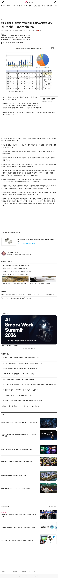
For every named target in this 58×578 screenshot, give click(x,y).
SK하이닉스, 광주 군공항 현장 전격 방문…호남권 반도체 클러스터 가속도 (21, 358)
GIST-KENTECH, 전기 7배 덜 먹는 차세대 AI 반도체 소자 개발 (18, 374)
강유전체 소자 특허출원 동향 (48, 101)
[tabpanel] (29, 331)
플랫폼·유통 (37, 6)
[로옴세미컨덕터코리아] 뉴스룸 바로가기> (26, 243)
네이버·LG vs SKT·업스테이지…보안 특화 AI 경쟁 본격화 (16, 449)
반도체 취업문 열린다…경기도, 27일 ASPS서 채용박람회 (17, 395)
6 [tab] (31, 348)
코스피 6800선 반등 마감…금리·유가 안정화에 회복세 (15, 488)
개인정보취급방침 (16, 571)
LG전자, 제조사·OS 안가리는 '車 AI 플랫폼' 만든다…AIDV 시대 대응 (19, 423)
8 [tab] (34, 348)
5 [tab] (29, 348)
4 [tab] (28, 348)
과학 (43, 6)
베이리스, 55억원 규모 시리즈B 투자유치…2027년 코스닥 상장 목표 (20, 390)
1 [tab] (23, 348)
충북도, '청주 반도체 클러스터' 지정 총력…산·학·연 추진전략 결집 (20, 368)
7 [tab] (32, 348)
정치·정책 (49, 6)
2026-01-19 (36, 30)
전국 (2, 20)
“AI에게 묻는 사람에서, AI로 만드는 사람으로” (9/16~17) (16, 298)
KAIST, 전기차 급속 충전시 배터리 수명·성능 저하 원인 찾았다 (18, 379)
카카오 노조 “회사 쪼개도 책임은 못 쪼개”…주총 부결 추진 (16, 461)
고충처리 (24, 571)
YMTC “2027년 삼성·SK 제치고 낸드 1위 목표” (13, 476)
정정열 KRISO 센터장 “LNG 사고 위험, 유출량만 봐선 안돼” (21, 254)
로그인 (3, 571)
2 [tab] (25, 348)
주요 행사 (4, 313)
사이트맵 (29, 571)
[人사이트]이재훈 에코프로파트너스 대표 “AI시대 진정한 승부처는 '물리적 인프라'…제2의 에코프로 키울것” (29, 385)
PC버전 (34, 571)
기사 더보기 (16, 252)
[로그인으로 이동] (55, 2)
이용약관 (8, 571)
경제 (30, 6)
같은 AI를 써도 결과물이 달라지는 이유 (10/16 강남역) (15, 35)
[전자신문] (29, 2)
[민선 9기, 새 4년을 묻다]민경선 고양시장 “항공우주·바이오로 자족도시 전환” (22, 363)
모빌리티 (19, 6)
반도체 (8, 6)
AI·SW (3, 6)
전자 (14, 6)
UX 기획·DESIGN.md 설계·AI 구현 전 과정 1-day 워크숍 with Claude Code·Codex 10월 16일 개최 (27, 295)
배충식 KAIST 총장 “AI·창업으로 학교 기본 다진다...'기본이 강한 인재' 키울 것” (23, 401)
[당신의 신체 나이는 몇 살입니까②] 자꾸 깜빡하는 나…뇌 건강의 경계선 (21, 406)
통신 (25, 6)
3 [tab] (26, 348)
